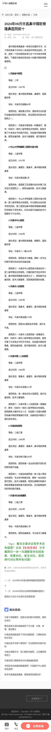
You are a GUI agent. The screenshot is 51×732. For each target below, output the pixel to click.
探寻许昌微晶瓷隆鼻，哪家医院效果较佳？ (23, 674)
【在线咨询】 (29, 547)
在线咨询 (36, 698)
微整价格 (26, 15)
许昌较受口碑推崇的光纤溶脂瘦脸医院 (21, 660)
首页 (17, 15)
